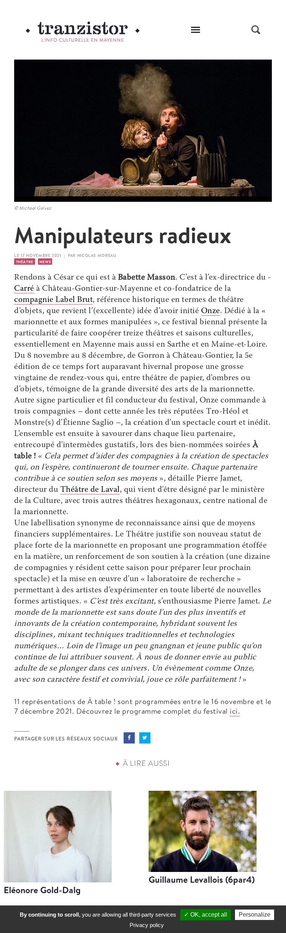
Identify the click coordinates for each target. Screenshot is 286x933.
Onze (210, 311)
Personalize (254, 914)
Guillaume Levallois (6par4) (202, 879)
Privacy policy (147, 925)
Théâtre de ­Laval (90, 490)
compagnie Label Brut (53, 300)
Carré (24, 289)
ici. (235, 711)
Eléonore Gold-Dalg (42, 889)
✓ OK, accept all (205, 914)
